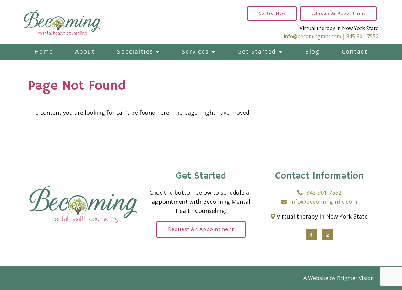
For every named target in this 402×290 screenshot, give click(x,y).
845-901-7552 (362, 36)
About (85, 51)
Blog (312, 51)
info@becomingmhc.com (312, 36)
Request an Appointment (201, 229)
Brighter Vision (355, 278)
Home (44, 51)
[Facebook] (311, 234)
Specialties (135, 51)
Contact (354, 51)
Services (195, 51)
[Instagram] (327, 234)
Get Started (256, 51)
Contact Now (272, 13)
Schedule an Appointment (338, 13)
